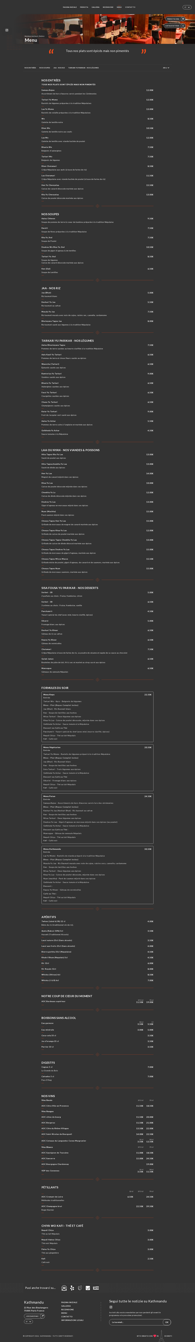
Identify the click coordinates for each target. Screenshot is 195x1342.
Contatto (130, 7)
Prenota (84, 7)
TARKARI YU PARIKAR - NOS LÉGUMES (83, 68)
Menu (119, 7)
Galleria (95, 7)
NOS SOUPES (44, 68)
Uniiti (169, 1336)
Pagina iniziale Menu (35, 36)
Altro (165, 68)
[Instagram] (7, 30)
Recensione (108, 7)
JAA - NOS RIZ (59, 68)
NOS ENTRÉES (30, 68)
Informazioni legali (72, 1320)
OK (166, 1322)
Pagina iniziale (70, 7)
